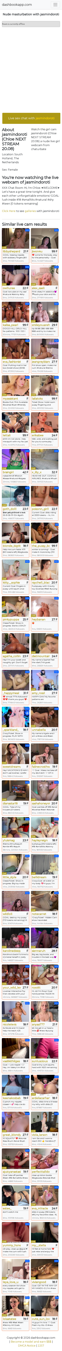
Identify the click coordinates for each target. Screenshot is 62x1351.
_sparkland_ (11, 729)
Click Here (9, 211)
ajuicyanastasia (12, 1171)
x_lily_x (36, 472)
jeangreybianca (41, 361)
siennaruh (38, 950)
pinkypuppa (11, 619)
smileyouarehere (41, 325)
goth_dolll (10, 509)
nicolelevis (9, 1024)
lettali (6, 435)
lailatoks (37, 398)
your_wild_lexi (12, 987)
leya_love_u (11, 1282)
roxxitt (36, 987)
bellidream (39, 877)
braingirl (8, 472)
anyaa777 (38, 1024)
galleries (30, 211)
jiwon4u (37, 251)
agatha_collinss (12, 656)
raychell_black (41, 582)
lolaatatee (9, 1319)
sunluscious (40, 1061)
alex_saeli (38, 288)
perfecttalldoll (41, 1171)
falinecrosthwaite (41, 766)
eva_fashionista (12, 361)
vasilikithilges (11, 1061)
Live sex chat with (31, 118)
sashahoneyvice (41, 803)
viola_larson (39, 1134)
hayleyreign (40, 840)
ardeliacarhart (41, 1098)
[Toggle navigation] (55, 4)
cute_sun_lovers (41, 1319)
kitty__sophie (11, 582)
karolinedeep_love (12, 950)
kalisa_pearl (10, 325)
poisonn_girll (40, 509)
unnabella (39, 729)
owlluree (9, 288)
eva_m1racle (40, 1208)
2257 (41, 1345)
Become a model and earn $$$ (31, 1341)
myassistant (10, 398)
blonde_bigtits (12, 545)
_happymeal (11, 693)
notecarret (39, 914)
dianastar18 (10, 803)
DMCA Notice (27, 1345)
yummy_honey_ (12, 1245)
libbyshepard (11, 251)
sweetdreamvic (12, 766)
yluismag (9, 840)
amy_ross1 (38, 693)
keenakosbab (12, 1098)
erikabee (37, 435)
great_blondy (12, 1134)
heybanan (38, 619)
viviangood (39, 1282)
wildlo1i (7, 914)
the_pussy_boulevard (41, 545)
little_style (9, 877)
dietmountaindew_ (41, 656)
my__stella (39, 1245)
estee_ (7, 1208)
